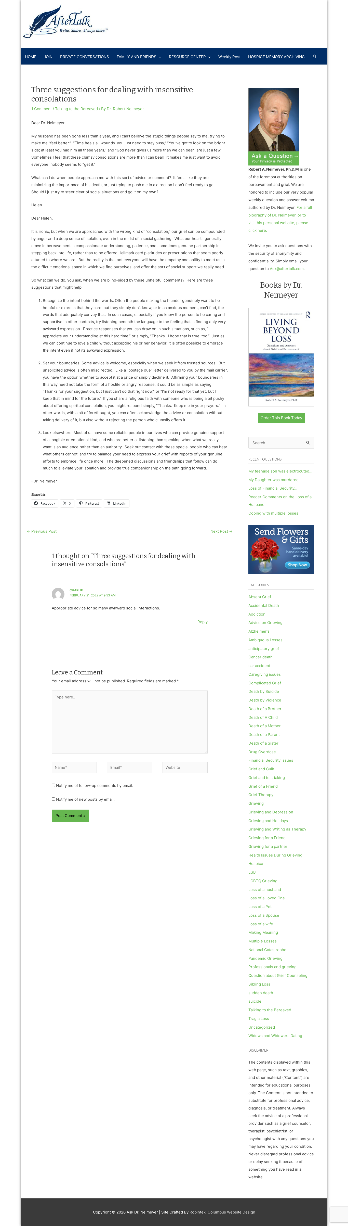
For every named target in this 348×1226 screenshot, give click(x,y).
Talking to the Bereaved (76, 108)
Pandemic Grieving (265, 958)
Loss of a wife (260, 924)
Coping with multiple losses (273, 513)
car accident (259, 665)
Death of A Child (263, 717)
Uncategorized (261, 1027)
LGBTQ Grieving (262, 880)
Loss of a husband (264, 889)
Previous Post (42, 531)
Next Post (221, 531)
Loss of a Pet (260, 906)
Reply (202, 621)
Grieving (256, 803)
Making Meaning (263, 932)
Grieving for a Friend (267, 837)
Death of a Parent (264, 734)
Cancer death (260, 657)
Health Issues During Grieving (275, 855)
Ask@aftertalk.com (287, 268)
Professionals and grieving (272, 966)
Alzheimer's (259, 631)
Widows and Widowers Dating (275, 1035)
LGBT (253, 872)
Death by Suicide (263, 691)
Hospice (255, 863)
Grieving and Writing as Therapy (277, 829)
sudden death (260, 992)
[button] (314, 57)
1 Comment (41, 108)
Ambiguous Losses (265, 639)
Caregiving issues (264, 674)
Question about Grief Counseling (277, 975)
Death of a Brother (265, 708)
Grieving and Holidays (268, 820)
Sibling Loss (259, 984)
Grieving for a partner (267, 846)
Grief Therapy (260, 794)
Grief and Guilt (261, 769)
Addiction (256, 614)
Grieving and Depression (270, 812)
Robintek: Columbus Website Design (222, 1212)
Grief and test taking (266, 777)
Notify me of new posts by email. (85, 799)
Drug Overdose (262, 751)
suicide (254, 1001)
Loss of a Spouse (263, 915)
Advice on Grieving (265, 622)
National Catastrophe (267, 949)
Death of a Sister (263, 743)
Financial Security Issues (270, 760)
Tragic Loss (258, 1018)
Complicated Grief (264, 683)
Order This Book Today (281, 417)
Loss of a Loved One (266, 898)
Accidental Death (263, 605)
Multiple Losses (262, 941)
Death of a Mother (264, 725)
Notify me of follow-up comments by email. (94, 785)
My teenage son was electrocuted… (280, 471)
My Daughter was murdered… (275, 479)
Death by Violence (264, 700)
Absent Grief (259, 596)
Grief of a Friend (263, 786)
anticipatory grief (263, 648)
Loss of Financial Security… (272, 488)
